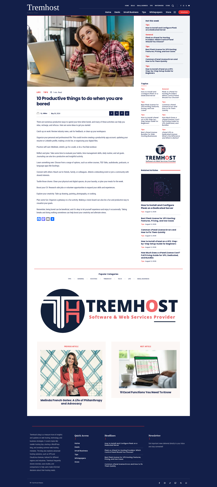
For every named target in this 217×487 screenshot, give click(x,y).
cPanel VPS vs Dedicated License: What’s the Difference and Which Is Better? (171, 135)
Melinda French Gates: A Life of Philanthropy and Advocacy (71, 402)
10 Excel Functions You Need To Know (145, 392)
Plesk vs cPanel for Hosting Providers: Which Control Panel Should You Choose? (159, 39)
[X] (186, 5)
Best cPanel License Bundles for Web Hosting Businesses (149, 134)
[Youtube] (189, 5)
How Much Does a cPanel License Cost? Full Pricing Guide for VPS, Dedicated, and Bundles (170, 121)
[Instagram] (183, 5)
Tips (45, 92)
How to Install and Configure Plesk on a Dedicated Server (161, 29)
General (149, 35)
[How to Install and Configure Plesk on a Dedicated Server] (160, 187)
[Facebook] (180, 5)
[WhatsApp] (127, 113)
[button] (172, 5)
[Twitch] (175, 483)
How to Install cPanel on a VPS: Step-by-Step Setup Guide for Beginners (159, 71)
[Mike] (39, 113)
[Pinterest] (122, 113)
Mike (45, 113)
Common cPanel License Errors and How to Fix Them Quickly (162, 60)
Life (38, 92)
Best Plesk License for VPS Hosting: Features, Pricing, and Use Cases (161, 50)
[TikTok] (170, 483)
